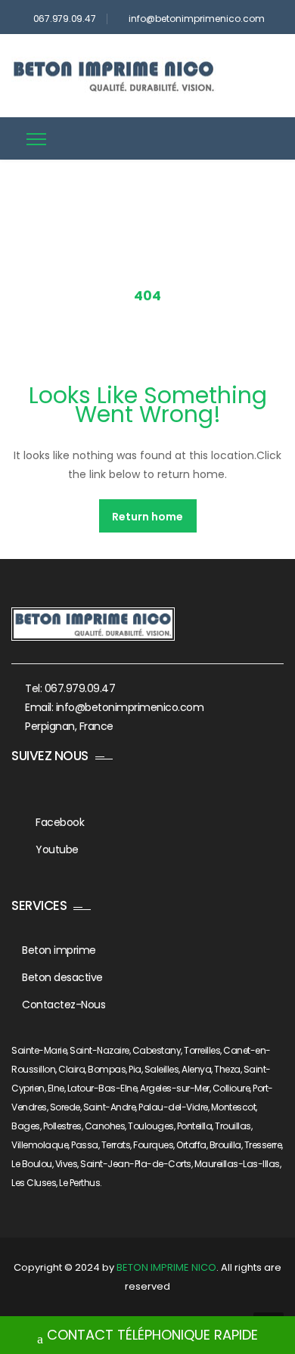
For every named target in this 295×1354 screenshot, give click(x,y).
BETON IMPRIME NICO (166, 1267)
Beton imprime (59, 950)
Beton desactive (62, 977)
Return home (147, 516)
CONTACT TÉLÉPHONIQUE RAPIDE (152, 1334)
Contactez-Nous (63, 1004)
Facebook (60, 822)
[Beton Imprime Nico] (113, 76)
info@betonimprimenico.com (197, 18)
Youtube (57, 849)
